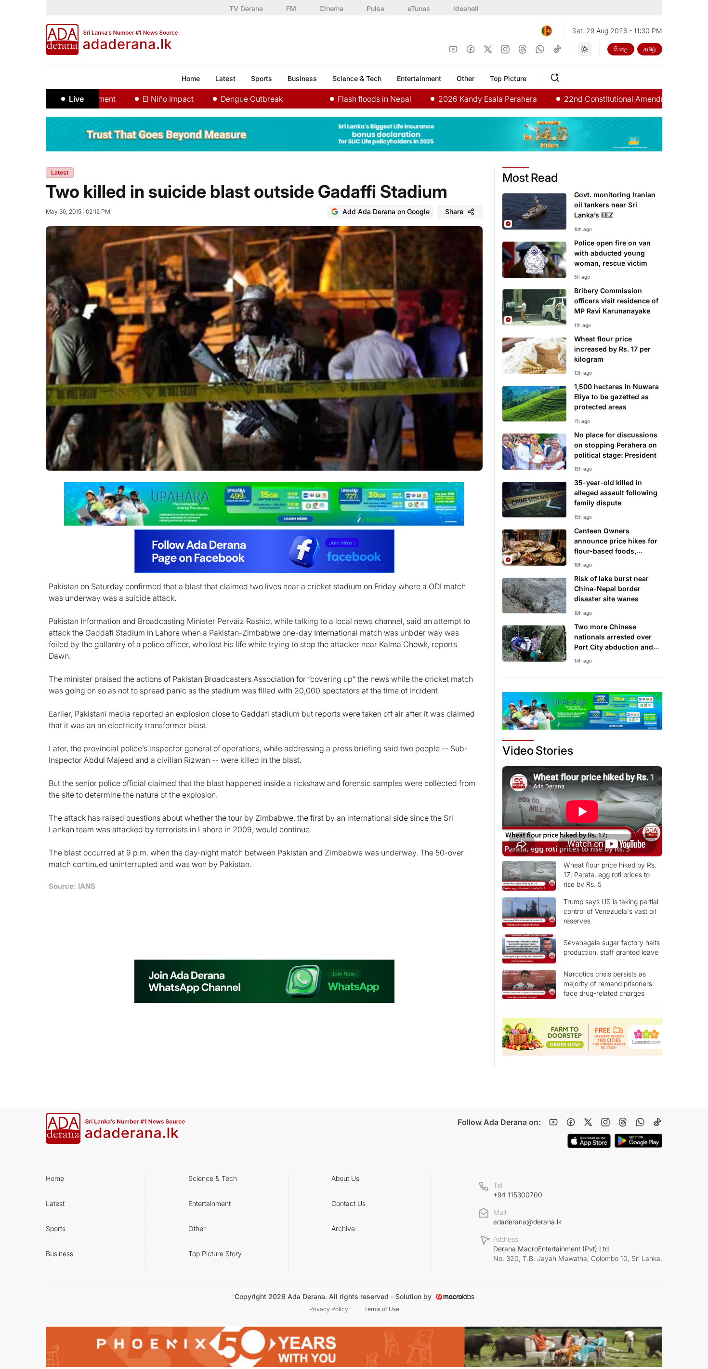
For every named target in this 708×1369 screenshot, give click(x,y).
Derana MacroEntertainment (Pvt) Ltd (577, 1253)
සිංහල (621, 49)
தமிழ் (649, 49)
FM (291, 8)
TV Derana (246, 8)
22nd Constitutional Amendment (584, 99)
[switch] (584, 49)
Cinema (331, 8)
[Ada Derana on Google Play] (638, 1141)
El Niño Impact (131, 99)
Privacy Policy (328, 1309)
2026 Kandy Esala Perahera (450, 99)
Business (59, 1253)
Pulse (375, 8)
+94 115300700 (517, 1195)
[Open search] (557, 76)
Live (76, 99)
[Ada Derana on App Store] (589, 1141)
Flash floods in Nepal (337, 99)
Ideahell (466, 8)
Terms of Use (381, 1309)
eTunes (418, 8)
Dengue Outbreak (215, 99)
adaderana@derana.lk (527, 1222)
